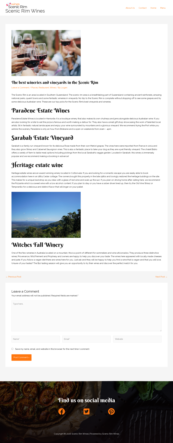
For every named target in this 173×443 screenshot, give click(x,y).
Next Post (161, 277)
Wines (53, 87)
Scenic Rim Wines (25, 11)
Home (153, 8)
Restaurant (44, 87)
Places (34, 87)
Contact (143, 8)
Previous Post (13, 277)
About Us (130, 8)
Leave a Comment (20, 87)
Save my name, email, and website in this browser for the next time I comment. (52, 349)
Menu (163, 8)
